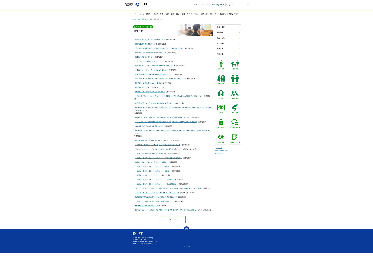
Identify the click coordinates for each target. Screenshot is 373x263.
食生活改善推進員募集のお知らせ (147, 206)
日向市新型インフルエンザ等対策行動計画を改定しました (155, 65)
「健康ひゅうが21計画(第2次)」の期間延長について (153, 153)
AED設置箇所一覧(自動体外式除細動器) (149, 126)
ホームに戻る (173, 219)
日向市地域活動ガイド (143, 87)
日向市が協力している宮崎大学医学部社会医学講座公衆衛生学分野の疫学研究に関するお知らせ (168, 210)
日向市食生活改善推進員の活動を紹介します (150, 52)
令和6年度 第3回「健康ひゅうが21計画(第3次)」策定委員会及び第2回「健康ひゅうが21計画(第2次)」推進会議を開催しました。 (173, 109)
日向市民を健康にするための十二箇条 (148, 83)
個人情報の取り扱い (222, 150)
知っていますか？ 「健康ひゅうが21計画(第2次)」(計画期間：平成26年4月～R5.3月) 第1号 (168, 188)
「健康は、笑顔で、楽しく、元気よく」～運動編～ (153, 171)
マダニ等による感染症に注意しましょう (149, 61)
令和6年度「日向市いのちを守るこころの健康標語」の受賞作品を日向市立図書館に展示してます (169, 96)
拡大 (207, 5)
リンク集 (219, 148)
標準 (203, 5)
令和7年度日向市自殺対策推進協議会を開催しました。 (154, 74)
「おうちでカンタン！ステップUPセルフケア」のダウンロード (157, 193)
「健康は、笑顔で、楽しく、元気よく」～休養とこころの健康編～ (158, 158)
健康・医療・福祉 (143, 19)
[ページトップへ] (186, 228)
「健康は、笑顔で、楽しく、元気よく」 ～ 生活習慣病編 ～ (156, 184)
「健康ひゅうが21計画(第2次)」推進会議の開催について (155, 201)
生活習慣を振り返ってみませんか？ (147, 175)
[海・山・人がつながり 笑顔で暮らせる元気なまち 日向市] (137, 5)
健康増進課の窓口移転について (146, 44)
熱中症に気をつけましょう (144, 57)
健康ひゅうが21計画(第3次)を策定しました (150, 92)
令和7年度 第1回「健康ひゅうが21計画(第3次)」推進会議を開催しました (160, 78)
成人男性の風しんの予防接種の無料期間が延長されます (154, 103)
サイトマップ (220, 153)
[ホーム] (135, 13)
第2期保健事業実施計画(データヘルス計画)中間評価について (156, 197)
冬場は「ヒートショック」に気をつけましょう (151, 70)
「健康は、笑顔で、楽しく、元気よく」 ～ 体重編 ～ (154, 179)
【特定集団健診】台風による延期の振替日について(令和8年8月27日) (159, 48)
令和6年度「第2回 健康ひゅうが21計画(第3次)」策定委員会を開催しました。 (162, 117)
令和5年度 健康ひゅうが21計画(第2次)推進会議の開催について (157, 145)
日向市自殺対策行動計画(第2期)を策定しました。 (152, 140)
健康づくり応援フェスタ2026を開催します (150, 39)
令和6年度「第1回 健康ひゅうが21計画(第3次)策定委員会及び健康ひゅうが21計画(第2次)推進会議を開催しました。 (172, 132)
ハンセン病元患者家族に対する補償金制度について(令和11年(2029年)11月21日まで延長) (166, 122)
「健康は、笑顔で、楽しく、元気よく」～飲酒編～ (153, 166)
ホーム (134, 19)
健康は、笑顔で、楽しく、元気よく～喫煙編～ (151, 162)
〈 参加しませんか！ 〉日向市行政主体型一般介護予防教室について (159, 149)
